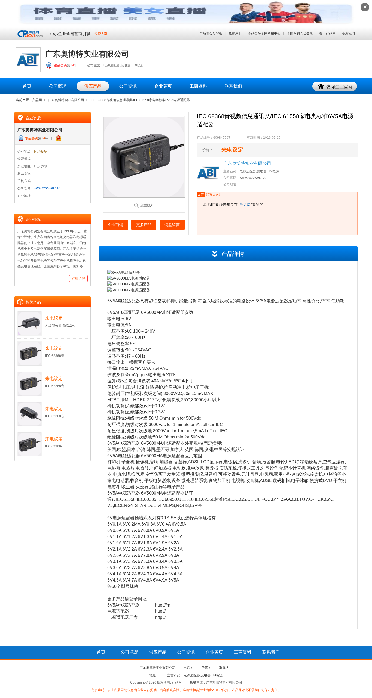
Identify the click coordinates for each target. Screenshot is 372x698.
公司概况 (57, 86)
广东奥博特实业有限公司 (66, 100)
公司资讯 (128, 86)
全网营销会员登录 (300, 33)
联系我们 (348, 33)
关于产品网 (327, 33)
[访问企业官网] (335, 86)
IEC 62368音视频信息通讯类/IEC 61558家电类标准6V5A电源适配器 (140, 100)
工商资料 (198, 86)
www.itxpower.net (46, 188)
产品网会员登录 (210, 33)
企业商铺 (115, 225)
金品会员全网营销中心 (264, 33)
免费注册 (235, 33)
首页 (27, 86)
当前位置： (24, 100)
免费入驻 (101, 34)
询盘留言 (172, 225)
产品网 (37, 100)
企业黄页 (163, 86)
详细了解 (78, 278)
